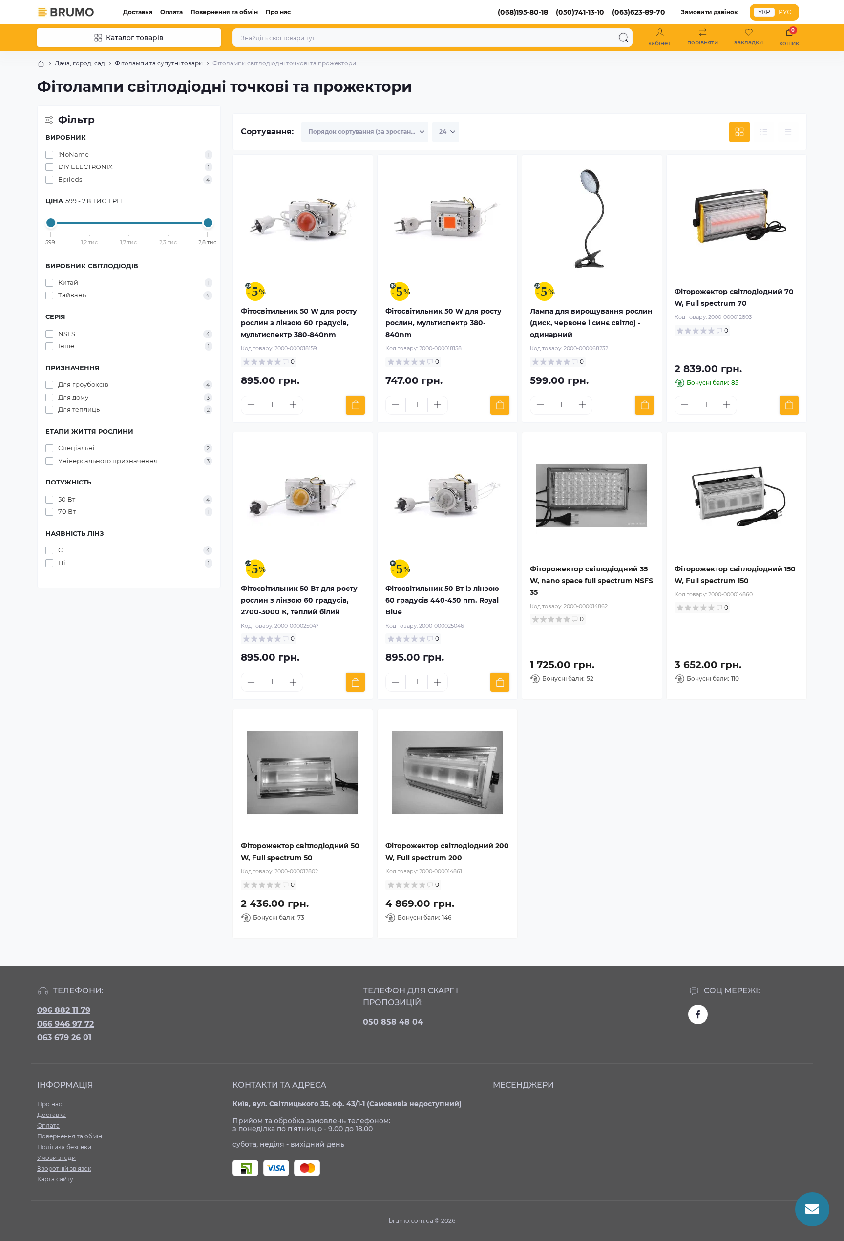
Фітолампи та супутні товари (159, 63)
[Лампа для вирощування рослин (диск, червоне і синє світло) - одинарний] (592, 218)
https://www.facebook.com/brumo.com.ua (698, 1014)
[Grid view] (739, 132)
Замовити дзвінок (709, 12)
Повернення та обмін (224, 12)
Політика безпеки (64, 1147)
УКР (764, 12)
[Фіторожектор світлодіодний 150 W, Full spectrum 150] (737, 495)
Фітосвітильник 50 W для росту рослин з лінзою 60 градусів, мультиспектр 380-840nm (299, 323)
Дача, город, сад (80, 63)
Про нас (278, 12)
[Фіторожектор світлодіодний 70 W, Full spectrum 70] (737, 218)
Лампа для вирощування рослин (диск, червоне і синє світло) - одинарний (591, 323)
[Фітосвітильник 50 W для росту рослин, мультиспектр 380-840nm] (447, 218)
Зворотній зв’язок (64, 1168)
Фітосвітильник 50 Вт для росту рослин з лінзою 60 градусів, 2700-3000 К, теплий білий (299, 600)
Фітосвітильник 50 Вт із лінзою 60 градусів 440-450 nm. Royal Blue (442, 600)
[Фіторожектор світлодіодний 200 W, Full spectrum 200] (447, 772)
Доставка (137, 12)
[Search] (624, 37)
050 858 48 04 (393, 1022)
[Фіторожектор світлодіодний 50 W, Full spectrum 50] (303, 772)
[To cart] (355, 405)
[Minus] (251, 405)
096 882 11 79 (63, 1010)
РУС (785, 12)
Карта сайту (55, 1179)
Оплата (171, 12)
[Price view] (788, 132)
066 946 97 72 (65, 1024)
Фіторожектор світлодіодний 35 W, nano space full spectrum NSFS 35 (591, 581)
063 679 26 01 (64, 1037)
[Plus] (293, 405)
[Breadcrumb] (41, 63)
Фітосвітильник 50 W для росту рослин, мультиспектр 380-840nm (443, 323)
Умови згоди (56, 1157)
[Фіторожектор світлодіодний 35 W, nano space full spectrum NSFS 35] (592, 495)
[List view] (764, 132)
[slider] (51, 223)
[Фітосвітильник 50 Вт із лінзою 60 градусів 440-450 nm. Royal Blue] (447, 495)
